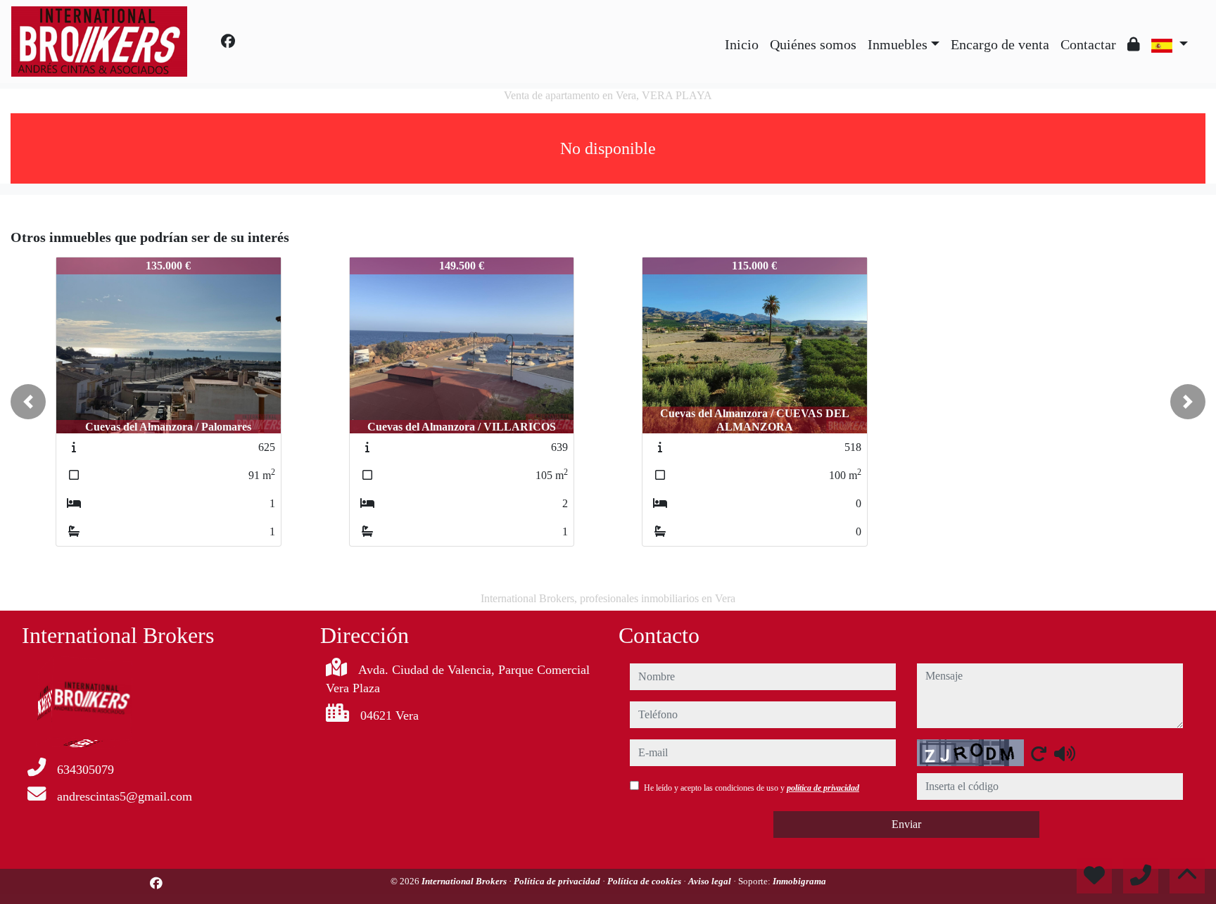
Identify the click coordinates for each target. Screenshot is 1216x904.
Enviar (906, 824)
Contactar (1088, 44)
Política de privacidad (558, 881)
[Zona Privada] (1134, 44)
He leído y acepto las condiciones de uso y (751, 788)
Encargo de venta (1000, 44)
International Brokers (465, 881)
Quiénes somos (813, 44)
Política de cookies (645, 881)
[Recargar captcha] (1039, 753)
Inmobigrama (799, 881)
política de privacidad (823, 788)
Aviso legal (710, 881)
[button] (28, 401)
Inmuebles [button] (897, 44)
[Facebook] (228, 41)
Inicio (742, 44)
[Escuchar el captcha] (1064, 753)
